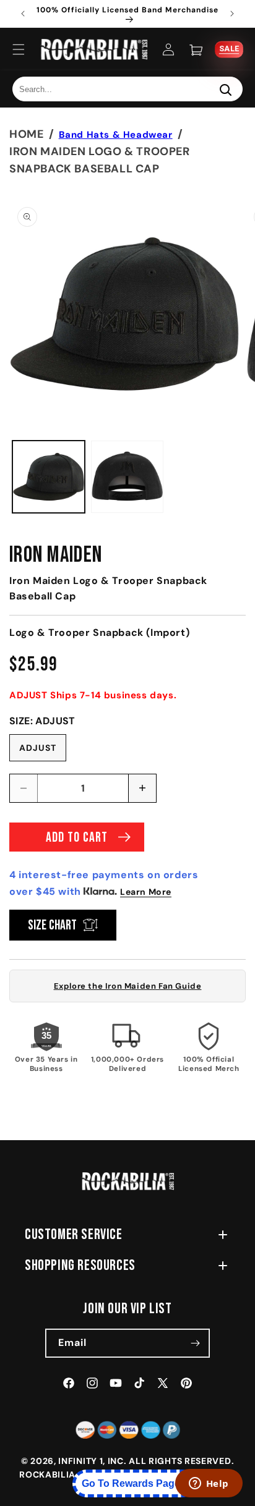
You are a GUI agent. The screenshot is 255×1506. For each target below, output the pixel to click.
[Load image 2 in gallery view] (127, 477)
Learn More (145, 891)
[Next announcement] (232, 13)
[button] (18, 49)
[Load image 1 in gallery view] (48, 477)
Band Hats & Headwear (116, 135)
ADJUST (37, 747)
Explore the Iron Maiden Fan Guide (128, 986)
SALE (228, 48)
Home (26, 134)
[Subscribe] (195, 1343)
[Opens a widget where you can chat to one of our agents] (209, 1484)
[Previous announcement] (23, 13)
